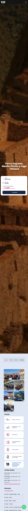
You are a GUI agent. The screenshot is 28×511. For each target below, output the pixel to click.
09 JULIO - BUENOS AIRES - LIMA (12, 494)
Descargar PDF (9, 491)
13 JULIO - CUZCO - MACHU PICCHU (13, 507)
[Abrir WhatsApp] (24, 507)
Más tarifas (12, 188)
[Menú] (25, 2)
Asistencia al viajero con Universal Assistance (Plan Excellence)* (16, 464)
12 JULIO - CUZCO (8, 504)
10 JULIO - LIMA (8, 497)
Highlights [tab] (22, 360)
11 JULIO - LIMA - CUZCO (10, 500)
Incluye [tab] (6, 360)
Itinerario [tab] (16, 360)
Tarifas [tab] (11, 360)
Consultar (14, 192)
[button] (14, 179)
